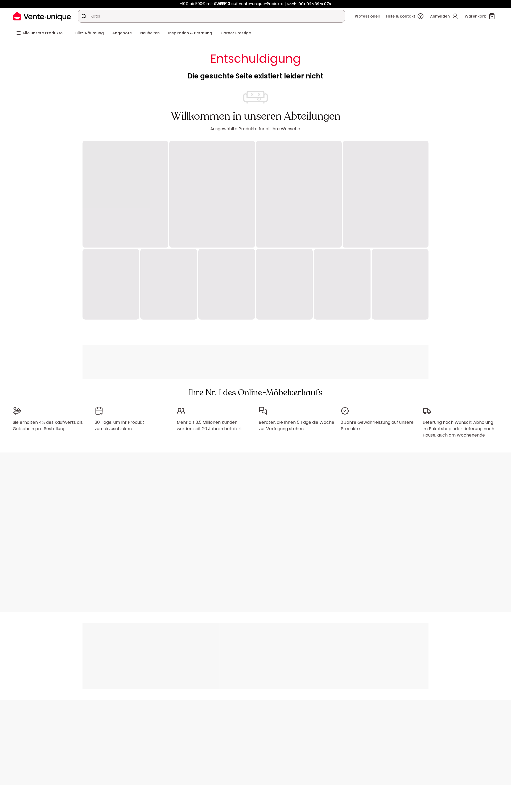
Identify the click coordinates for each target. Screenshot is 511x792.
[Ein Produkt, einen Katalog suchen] (84, 16)
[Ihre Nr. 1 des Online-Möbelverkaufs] (42, 16)
